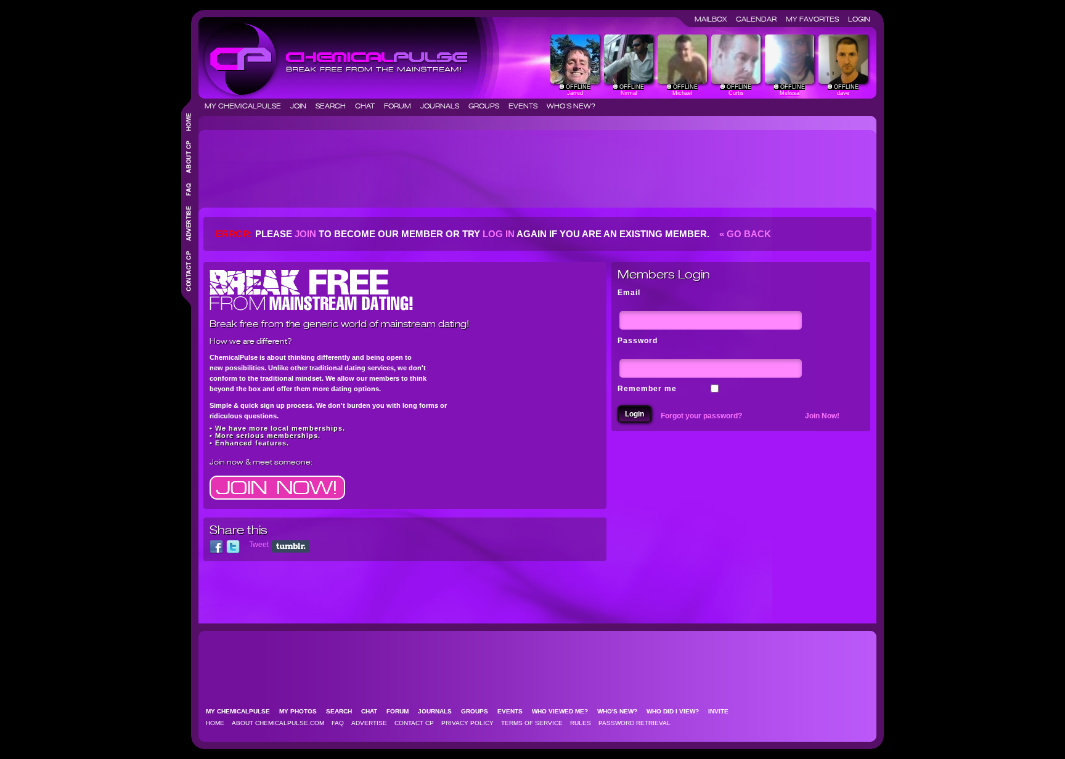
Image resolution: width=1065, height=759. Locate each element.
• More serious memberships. (265, 435)
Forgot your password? (701, 416)
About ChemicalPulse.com (278, 723)
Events (526, 106)
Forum (401, 106)
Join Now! (822, 416)
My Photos (301, 711)
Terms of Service (532, 723)
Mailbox (714, 19)
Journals (443, 106)
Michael (682, 93)
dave (843, 93)
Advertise (369, 723)
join (305, 234)
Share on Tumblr (290, 546)
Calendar (760, 19)
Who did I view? (676, 711)
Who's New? (571, 106)
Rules (580, 723)
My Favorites (816, 19)
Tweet (259, 544)
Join (302, 106)
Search (334, 106)
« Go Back (744, 234)
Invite (722, 711)
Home (215, 723)
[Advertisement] (427, 164)
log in (499, 234)
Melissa (789, 93)
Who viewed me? (563, 711)
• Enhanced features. (249, 443)
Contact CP (414, 723)
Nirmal (629, 93)
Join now (226, 461)
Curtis (736, 93)
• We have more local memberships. (277, 428)
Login (859, 19)
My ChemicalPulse (246, 106)
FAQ (338, 723)
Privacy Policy (467, 723)
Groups (487, 106)
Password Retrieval (634, 723)
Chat (368, 106)
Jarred (575, 93)
